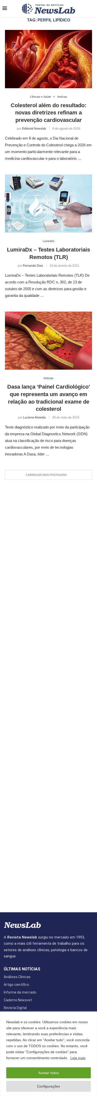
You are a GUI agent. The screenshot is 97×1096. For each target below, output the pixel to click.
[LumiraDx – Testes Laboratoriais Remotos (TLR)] (48, 203)
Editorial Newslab (34, 128)
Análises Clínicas (17, 977)
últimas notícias (22, 969)
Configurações (48, 1086)
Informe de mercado (20, 992)
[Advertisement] (48, 693)
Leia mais (78, 1058)
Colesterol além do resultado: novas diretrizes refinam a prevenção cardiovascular (48, 112)
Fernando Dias (33, 265)
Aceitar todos (48, 1073)
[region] (48, 1054)
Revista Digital (15, 1008)
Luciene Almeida (34, 417)
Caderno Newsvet (18, 1000)
